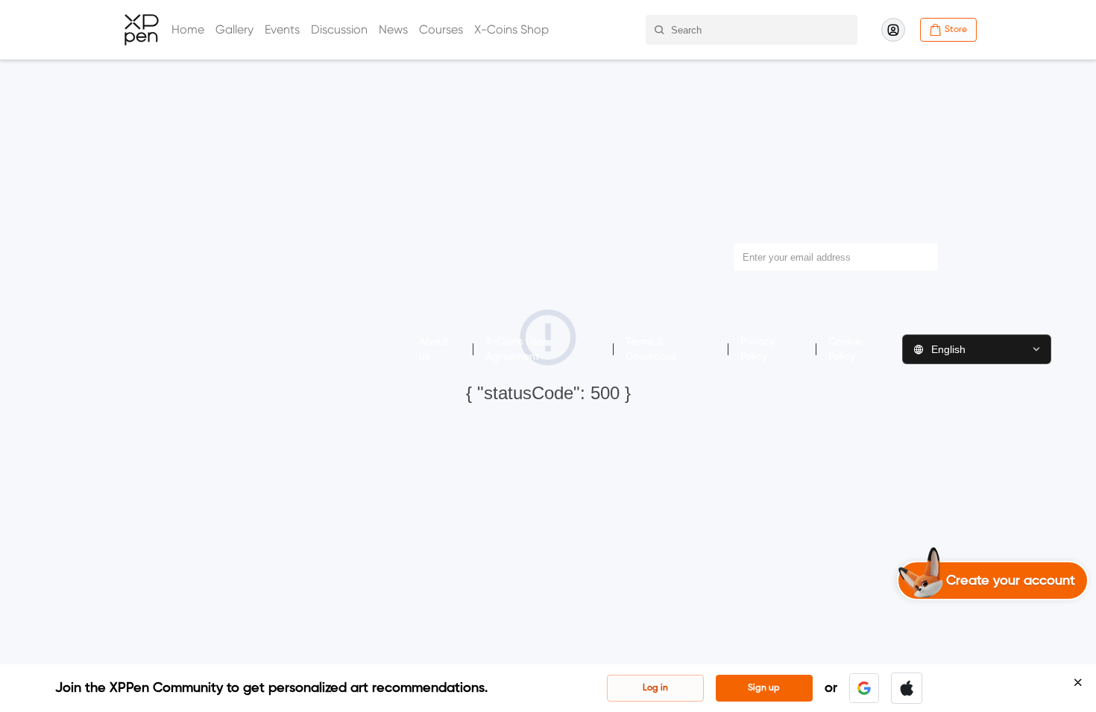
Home (187, 29)
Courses (441, 29)
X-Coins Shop (511, 29)
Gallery (234, 29)
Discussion (339, 29)
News (393, 29)
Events (282, 29)
